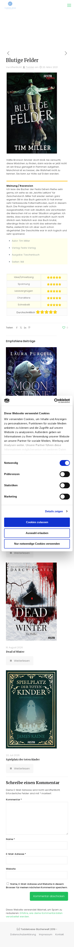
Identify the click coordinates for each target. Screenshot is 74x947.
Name (10, 839)
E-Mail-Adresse (16, 854)
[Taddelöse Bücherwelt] (10, 5)
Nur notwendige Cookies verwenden (37, 543)
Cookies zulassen (37, 522)
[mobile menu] (69, 5)
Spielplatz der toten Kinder (23, 759)
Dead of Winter (15, 651)
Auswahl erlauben (37, 533)
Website (11, 869)
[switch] (65, 474)
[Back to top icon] (66, 939)
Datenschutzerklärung (23, 934)
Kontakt (59, 934)
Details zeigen (54, 511)
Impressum (45, 934)
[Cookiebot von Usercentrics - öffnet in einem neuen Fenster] (54, 400)
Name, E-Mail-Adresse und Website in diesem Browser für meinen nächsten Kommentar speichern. (37, 885)
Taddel (30, 67)
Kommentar (14, 799)
